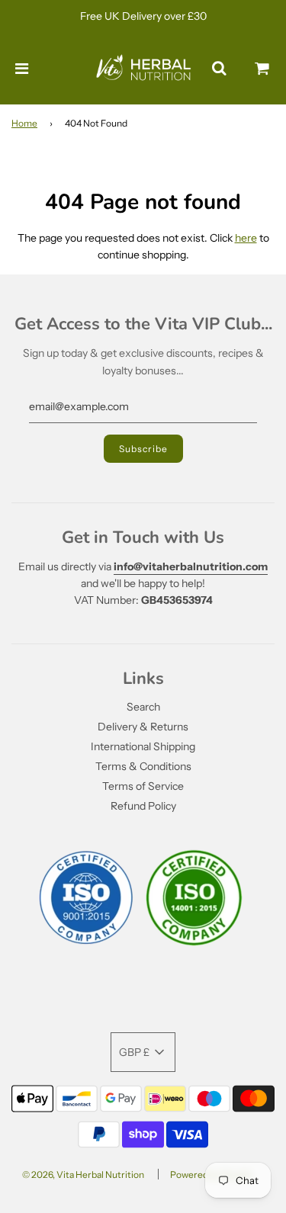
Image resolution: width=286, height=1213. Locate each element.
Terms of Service (143, 786)
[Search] (219, 68)
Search (143, 707)
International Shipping (143, 746)
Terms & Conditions (143, 766)
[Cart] (262, 68)
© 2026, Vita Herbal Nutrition (83, 1174)
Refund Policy (143, 806)
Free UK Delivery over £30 (143, 16)
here (246, 238)
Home (24, 123)
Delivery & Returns (143, 726)
